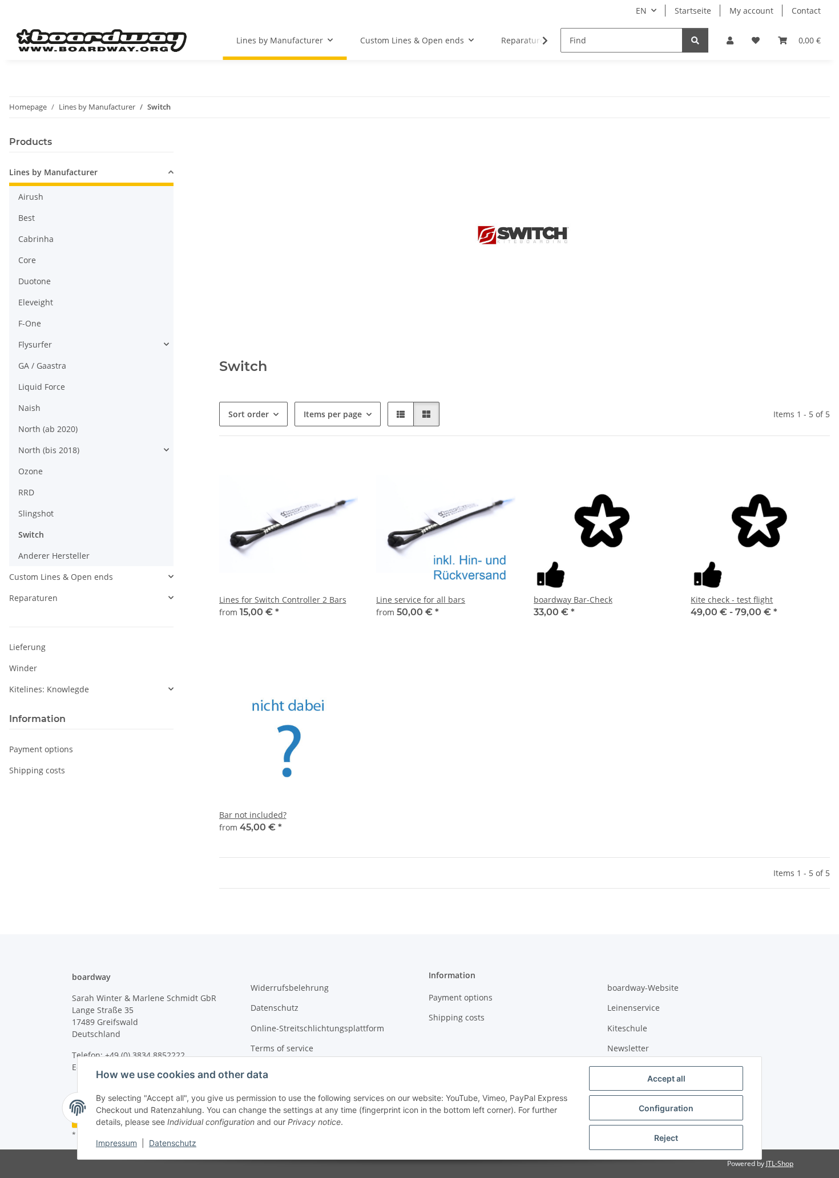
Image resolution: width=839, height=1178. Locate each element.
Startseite (693, 10)
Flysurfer (35, 344)
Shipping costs (37, 770)
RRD (26, 492)
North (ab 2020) (48, 428)
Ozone (30, 471)
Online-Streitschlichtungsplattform (317, 1028)
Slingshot (36, 513)
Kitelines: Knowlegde (49, 689)
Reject (666, 1138)
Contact (806, 10)
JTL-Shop (779, 1163)
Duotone (34, 281)
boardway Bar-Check (573, 599)
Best (26, 217)
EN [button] (641, 10)
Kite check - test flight (732, 599)
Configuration (666, 1108)
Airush (30, 196)
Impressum (116, 1143)
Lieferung (27, 647)
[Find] (695, 40)
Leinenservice (633, 1007)
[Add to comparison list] (466, 473)
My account (751, 10)
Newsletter (628, 1048)
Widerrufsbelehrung (290, 987)
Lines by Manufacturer (53, 172)
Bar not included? (253, 814)
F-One (29, 323)
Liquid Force (41, 386)
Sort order (248, 414)
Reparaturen (33, 597)
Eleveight (35, 302)
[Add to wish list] (496, 473)
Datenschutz (172, 1143)
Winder (23, 668)
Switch (31, 534)
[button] (730, 40)
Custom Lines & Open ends (61, 576)
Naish (29, 407)
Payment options (41, 749)
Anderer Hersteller (54, 555)
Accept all (666, 1078)
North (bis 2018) (48, 450)
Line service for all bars (420, 599)
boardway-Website (643, 987)
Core (27, 260)
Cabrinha (36, 238)
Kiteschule (627, 1028)
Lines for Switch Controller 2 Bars (282, 599)
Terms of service (282, 1048)
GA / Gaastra (42, 365)
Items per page (333, 414)
